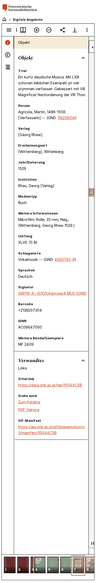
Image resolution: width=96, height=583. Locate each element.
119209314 (66, 118)
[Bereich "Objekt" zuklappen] (83, 58)
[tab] (8, 42)
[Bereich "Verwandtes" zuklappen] (83, 360)
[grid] (48, 567)
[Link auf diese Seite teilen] (62, 30)
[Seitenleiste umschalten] (9, 30)
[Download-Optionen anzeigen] (75, 30)
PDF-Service (28, 409)
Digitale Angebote (28, 20)
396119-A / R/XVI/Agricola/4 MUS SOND (52, 293)
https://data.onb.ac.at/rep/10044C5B (50, 385)
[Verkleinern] (49, 30)
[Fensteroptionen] (87, 30)
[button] (10, 565)
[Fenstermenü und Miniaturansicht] (23, 30)
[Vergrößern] (36, 30)
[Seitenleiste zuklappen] (93, 47)
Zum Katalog (29, 402)
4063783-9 (64, 259)
